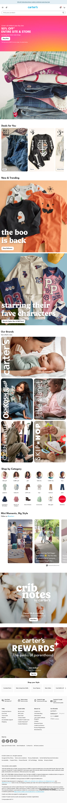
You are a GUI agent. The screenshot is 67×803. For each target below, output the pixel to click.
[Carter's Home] (33, 7)
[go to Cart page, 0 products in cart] (64, 7)
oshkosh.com (34, 781)
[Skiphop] (54, 716)
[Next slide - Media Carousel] (63, 540)
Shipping (4, 722)
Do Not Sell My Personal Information (49, 758)
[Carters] (53, 711)
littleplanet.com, (50, 781)
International (37, 715)
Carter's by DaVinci (39, 725)
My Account (21, 711)
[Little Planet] (62, 713)
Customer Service (6, 711)
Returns (4, 717)
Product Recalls (23, 760)
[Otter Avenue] (54, 718)
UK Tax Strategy (33, 760)
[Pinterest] (15, 741)
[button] (65, 149)
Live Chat (4, 713)
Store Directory (38, 729)
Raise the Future (38, 723)
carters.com (27, 781)
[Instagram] (3, 741)
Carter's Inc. (37, 711)
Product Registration (39, 727)
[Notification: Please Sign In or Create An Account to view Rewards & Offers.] (60, 7)
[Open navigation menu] (3, 7)
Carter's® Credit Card (23, 719)
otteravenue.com (6, 782)
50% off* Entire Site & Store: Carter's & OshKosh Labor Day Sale (33, 2)
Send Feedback (21, 745)
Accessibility (5, 760)
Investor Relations (22, 724)
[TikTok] (7, 741)
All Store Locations (39, 745)
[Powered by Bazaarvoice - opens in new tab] (52, 566)
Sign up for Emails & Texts (8, 745)
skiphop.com (42, 781)
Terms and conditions (21, 758)
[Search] (63, 12)
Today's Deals (21, 717)
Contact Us (29, 745)
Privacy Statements (33, 758)
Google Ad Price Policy (7, 758)
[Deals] (6, 7)
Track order (5, 715)
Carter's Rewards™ (23, 722)
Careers (36, 721)
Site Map (40, 760)
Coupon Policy (13, 760)
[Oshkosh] (54, 713)
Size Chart (20, 715)
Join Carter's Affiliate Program (39, 718)
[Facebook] (11, 741)
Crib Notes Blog (38, 713)
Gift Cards (20, 713)
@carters (11, 516)
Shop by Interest (48, 760)
